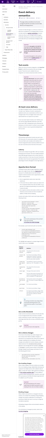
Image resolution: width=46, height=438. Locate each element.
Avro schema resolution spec (27, 372)
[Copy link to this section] (31, 15)
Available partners (9, 31)
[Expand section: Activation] (14, 20)
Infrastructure (7, 52)
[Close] (44, 415)
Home (3, 6)
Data (3, 14)
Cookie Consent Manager (34, 434)
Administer (4, 11)
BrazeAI (4, 66)
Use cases (8, 44)
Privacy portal (5, 72)
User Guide (21, 6)
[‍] (33, 1)
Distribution (6, 22)
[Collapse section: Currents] (14, 25)
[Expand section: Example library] (14, 69)
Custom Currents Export (11, 37)
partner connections (33, 33)
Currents (7, 25)
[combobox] (40, 2)
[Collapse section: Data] (14, 14)
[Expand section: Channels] (14, 61)
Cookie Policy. (27, 431)
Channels (4, 61)
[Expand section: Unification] (14, 17)
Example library (5, 69)
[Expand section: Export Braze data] (14, 50)
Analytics (4, 63)
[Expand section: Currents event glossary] (14, 41)
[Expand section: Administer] (14, 12)
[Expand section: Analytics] (14, 63)
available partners (35, 57)
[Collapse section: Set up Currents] (14, 27)
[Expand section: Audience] (14, 55)
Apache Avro (38, 171)
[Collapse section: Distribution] (14, 22)
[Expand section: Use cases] (14, 44)
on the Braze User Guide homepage (31, 222)
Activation (6, 19)
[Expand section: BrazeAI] (14, 66)
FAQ (7, 47)
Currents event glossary (9, 41)
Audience (4, 55)
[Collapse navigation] (14, 6)
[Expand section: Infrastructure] (14, 52)
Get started (4, 9)
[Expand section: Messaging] (14, 58)
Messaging (4, 58)
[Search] (37, 2)
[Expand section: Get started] (14, 9)
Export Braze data (9, 49)
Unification (6, 17)
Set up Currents (9, 27)
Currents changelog (23, 411)
